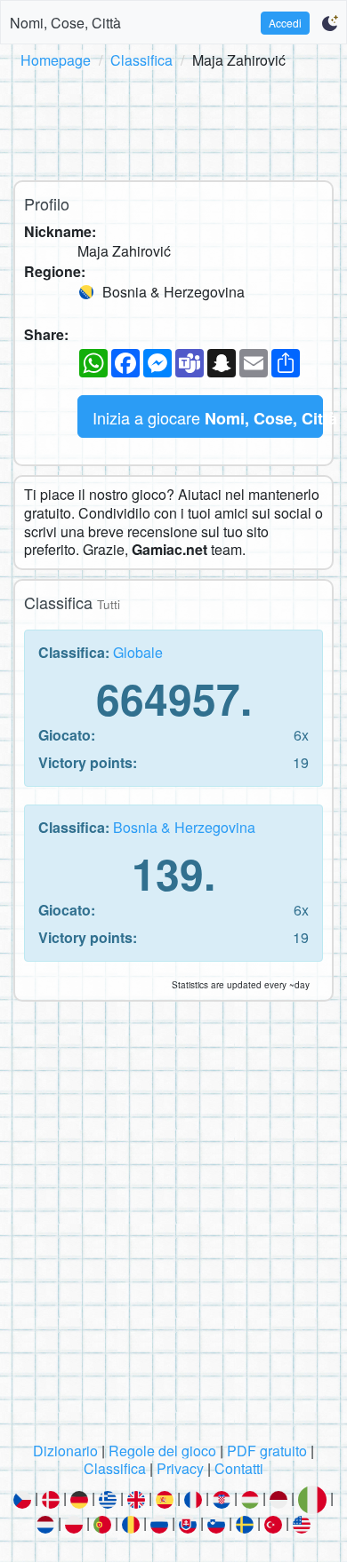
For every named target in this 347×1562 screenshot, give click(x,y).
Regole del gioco (162, 1450)
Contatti (238, 1468)
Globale (138, 652)
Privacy (180, 1468)
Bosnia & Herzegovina (184, 827)
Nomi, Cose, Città (65, 22)
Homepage (55, 60)
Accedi (285, 22)
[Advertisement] (173, 121)
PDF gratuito (267, 1450)
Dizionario (65, 1450)
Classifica (141, 60)
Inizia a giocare (208, 418)
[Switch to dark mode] (329, 23)
